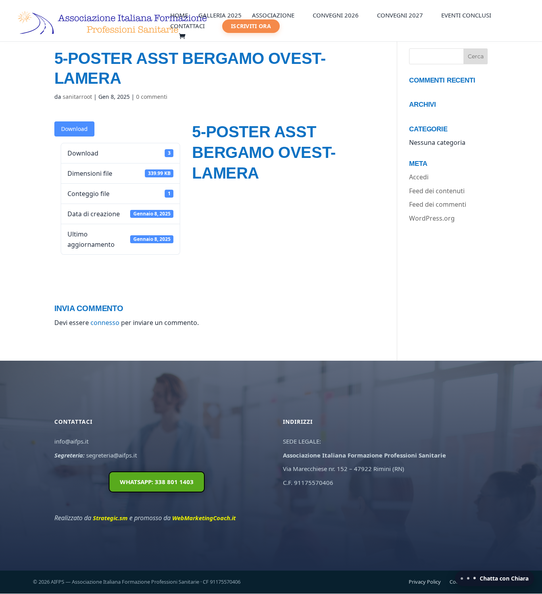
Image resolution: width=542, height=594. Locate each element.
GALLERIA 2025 (220, 15)
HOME (179, 15)
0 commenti (151, 96)
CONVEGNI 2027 (400, 15)
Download (74, 129)
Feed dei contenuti (437, 190)
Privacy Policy (425, 581)
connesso (104, 322)
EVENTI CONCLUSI (466, 15)
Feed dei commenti (437, 204)
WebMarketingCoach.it (204, 518)
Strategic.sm (110, 518)
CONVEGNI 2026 (336, 15)
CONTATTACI (187, 26)
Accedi (419, 177)
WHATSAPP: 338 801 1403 (157, 482)
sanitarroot (77, 96)
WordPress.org (432, 218)
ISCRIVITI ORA (251, 26)
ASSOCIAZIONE (273, 15)
